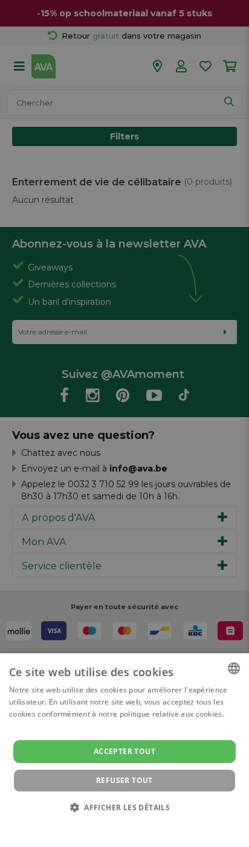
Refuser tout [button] (124, 780)
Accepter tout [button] (124, 751)
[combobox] (234, 668)
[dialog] (124, 750)
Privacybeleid (117, 824)
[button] (124, 807)
